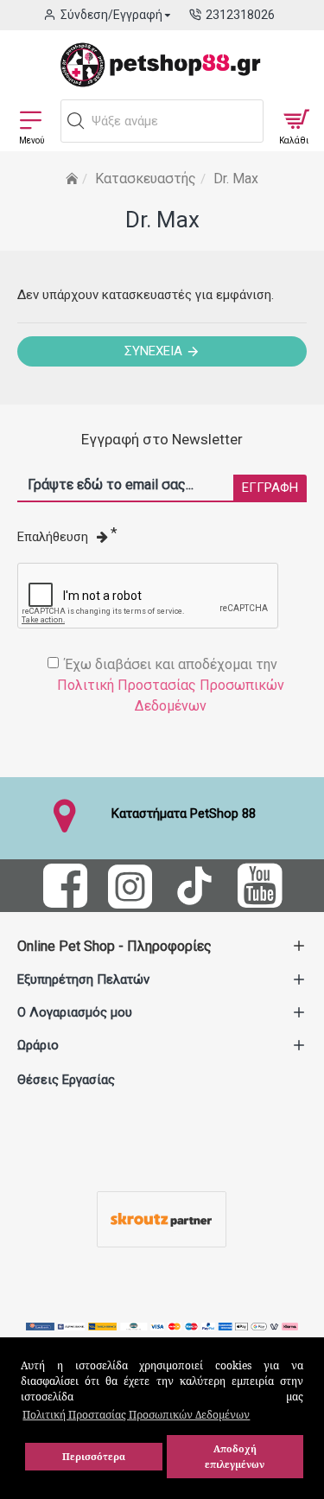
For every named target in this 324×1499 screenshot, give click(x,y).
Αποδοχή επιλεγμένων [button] (234, 1456)
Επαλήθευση (52, 537)
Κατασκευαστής (145, 178)
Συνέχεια (153, 351)
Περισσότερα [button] (93, 1456)
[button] (76, 121)
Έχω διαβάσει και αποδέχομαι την (170, 685)
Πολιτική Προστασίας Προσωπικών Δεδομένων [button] (136, 1414)
